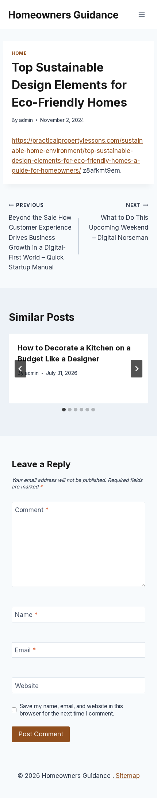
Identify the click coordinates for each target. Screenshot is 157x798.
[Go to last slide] (20, 368)
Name (26, 614)
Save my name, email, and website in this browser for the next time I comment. (71, 710)
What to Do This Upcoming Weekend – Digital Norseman (118, 221)
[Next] (136, 368)
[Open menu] (141, 14)
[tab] (64, 409)
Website (27, 685)
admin (26, 120)
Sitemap (128, 775)
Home (19, 53)
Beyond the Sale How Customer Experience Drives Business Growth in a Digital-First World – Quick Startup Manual (40, 236)
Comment (32, 510)
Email (25, 650)
